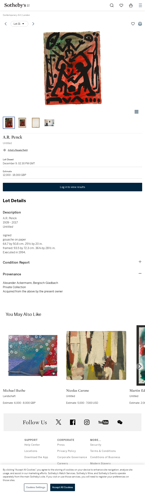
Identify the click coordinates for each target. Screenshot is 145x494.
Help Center (32, 444)
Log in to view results (72, 187)
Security (95, 444)
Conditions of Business (105, 457)
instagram (86, 422)
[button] (72, 68)
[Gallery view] (136, 111)
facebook (72, 422)
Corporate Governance (72, 457)
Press (61, 444)
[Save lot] (133, 24)
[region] (72, 479)
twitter (58, 422)
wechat (119, 422)
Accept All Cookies (62, 487)
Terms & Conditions (103, 451)
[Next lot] (33, 24)
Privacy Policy (66, 451)
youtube (103, 422)
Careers (62, 463)
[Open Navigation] (140, 5)
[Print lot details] (140, 24)
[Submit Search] (112, 5)
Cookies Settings (35, 487)
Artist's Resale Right (18, 150)
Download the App (36, 457)
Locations (30, 451)
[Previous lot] (5, 24)
